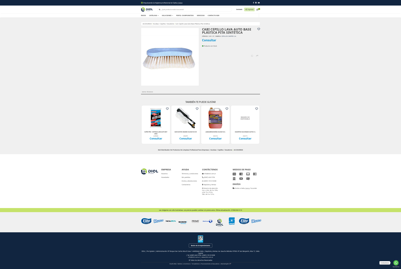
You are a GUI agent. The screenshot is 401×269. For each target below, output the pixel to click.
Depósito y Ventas (209, 185)
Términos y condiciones (190, 174)
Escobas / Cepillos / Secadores (163, 24)
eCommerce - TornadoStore (191, 264)
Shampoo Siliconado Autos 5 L (245, 132)
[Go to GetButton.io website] (396, 267)
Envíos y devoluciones (189, 181)
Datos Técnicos (147, 92)
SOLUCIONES (167, 15)
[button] (231, 264)
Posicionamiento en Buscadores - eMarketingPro (215, 264)
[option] (145, 221)
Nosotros (164, 174)
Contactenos (186, 185)
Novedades (165, 177)
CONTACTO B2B (213, 15)
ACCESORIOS (147, 24)
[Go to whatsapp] (396, 262)
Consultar (209, 40)
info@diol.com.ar (210, 174)
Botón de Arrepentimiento (200, 246)
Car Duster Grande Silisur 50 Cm (185, 132)
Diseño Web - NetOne (175, 264)
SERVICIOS (201, 15)
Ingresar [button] (251, 9)
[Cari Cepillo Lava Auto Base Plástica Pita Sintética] (170, 57)
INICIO (143, 15)
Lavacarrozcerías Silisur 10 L (215, 132)
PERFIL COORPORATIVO (185, 15)
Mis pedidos (186, 177)
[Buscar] (159, 9)
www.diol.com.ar (207, 257)
